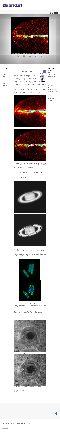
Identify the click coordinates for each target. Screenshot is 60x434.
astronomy (36, 79)
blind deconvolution (22, 88)
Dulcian (3, 76)
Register (56, 3)
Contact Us (4, 85)
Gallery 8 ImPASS (51, 102)
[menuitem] (12, 36)
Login (52, 3)
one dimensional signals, (22, 79)
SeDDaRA (30, 75)
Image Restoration (52, 76)
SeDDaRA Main (51, 72)
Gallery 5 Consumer (52, 94)
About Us (4, 83)
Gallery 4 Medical (51, 93)
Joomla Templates (26, 423)
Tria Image (4, 72)
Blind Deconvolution (52, 77)
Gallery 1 (50, 79)
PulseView (4, 74)
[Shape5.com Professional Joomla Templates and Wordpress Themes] (5, 428)
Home (3, 71)
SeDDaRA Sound (51, 74)
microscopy (29, 79)
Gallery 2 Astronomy (52, 89)
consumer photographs (27, 78)
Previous (28, 61)
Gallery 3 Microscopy (52, 91)
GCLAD (3, 80)
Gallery (3, 81)
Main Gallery (50, 87)
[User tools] (44, 71)
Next (33, 61)
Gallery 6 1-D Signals (52, 96)
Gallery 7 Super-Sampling (51, 99)
